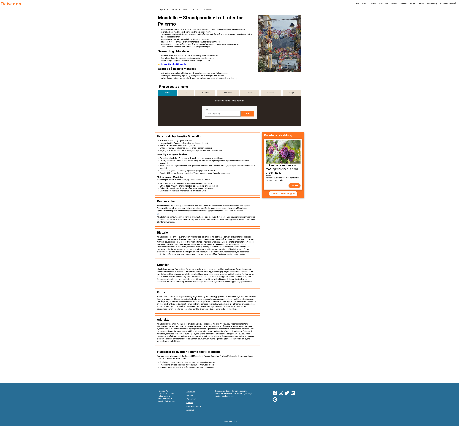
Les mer (294, 185)
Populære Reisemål (448, 3)
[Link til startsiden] (11, 4)
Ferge (412, 3)
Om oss (189, 395)
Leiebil (394, 3)
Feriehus (403, 3)
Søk (247, 113)
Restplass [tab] (228, 93)
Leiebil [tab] (249, 93)
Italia (185, 9)
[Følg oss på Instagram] (281, 393)
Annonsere (190, 391)
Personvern (191, 399)
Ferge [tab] (291, 93)
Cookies (189, 403)
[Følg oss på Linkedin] (293, 393)
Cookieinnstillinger (194, 406)
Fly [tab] (186, 93)
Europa (173, 9)
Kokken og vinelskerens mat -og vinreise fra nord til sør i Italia (282, 169)
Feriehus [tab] (270, 93)
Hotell (364, 3)
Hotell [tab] (167, 93)
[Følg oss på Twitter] (287, 393)
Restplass (383, 3)
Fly (357, 3)
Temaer (421, 3)
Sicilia (195, 9)
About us (190, 410)
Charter (373, 3)
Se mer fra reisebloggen (283, 193)
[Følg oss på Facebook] (276, 393)
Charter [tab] (205, 93)
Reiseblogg (432, 3)
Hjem (162, 9)
